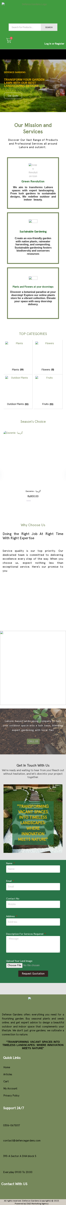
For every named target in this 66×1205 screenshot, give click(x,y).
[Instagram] (22, 1191)
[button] (33, 54)
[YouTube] (13, 1191)
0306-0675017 (11, 1125)
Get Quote (13, 95)
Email (9, 881)
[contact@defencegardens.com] (5, 1133)
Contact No (12, 899)
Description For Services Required (25, 934)
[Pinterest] (30, 1191)
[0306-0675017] (5, 1118)
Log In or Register (54, 44)
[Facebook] (4, 1191)
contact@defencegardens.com (21, 1140)
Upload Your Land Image (19, 961)
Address (10, 916)
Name (9, 863)
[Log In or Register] (54, 36)
